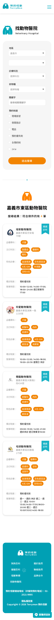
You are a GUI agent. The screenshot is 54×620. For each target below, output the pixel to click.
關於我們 (38, 563)
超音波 (25, 344)
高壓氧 (36, 344)
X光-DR (26, 266)
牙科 (35, 466)
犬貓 (24, 242)
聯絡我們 (38, 569)
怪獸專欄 (15, 575)
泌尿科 (25, 471)
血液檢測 (26, 261)
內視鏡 (37, 266)
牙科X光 (26, 271)
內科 (35, 327)
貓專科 (33, 459)
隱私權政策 (27, 600)
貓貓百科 (15, 569)
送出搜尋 (27, 161)
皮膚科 (25, 332)
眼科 (24, 254)
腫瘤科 (36, 249)
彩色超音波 (40, 261)
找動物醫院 (15, 581)
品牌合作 (38, 575)
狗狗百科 (15, 563)
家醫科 (25, 327)
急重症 (25, 249)
